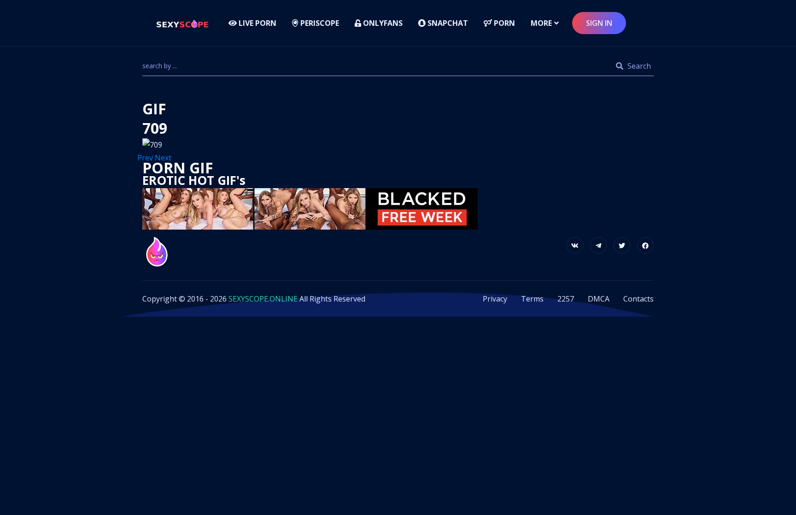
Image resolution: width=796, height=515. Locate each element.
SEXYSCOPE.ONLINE (263, 299)
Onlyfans (382, 23)
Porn (503, 23)
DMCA (598, 299)
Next (164, 158)
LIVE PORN (256, 23)
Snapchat (447, 23)
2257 (565, 299)
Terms (532, 299)
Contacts (638, 299)
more (541, 23)
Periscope (318, 23)
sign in (599, 23)
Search (638, 66)
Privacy (495, 299)
